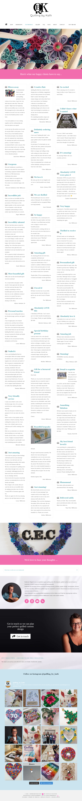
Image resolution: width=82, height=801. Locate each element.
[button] (77, 570)
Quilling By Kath (41, 10)
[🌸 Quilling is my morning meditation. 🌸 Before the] (50, 698)
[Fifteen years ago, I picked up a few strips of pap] (13, 735)
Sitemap (24, 797)
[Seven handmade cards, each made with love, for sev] (68, 735)
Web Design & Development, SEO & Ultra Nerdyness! (40, 795)
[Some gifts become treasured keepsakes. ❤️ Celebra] (13, 716)
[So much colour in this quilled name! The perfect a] (50, 771)
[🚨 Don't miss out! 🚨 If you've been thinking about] (68, 698)
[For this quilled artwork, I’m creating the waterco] (13, 698)
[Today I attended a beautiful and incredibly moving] (32, 698)
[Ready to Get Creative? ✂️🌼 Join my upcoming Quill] (32, 753)
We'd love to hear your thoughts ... (41, 560)
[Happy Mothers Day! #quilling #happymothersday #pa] (13, 771)
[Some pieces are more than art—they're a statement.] (32, 716)
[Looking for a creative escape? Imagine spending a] (68, 716)
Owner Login (56, 797)
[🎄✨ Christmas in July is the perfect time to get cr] (32, 735)
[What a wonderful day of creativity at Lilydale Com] (50, 753)
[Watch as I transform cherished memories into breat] (13, 753)
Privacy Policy (45, 797)
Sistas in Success (51, 793)
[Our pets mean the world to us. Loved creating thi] (68, 771)
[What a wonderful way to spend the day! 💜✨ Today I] (50, 735)
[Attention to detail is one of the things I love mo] (50, 716)
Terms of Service (34, 797)
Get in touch (13, 623)
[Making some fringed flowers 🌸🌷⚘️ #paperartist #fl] (32, 771)
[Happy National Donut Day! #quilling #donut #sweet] (68, 753)
